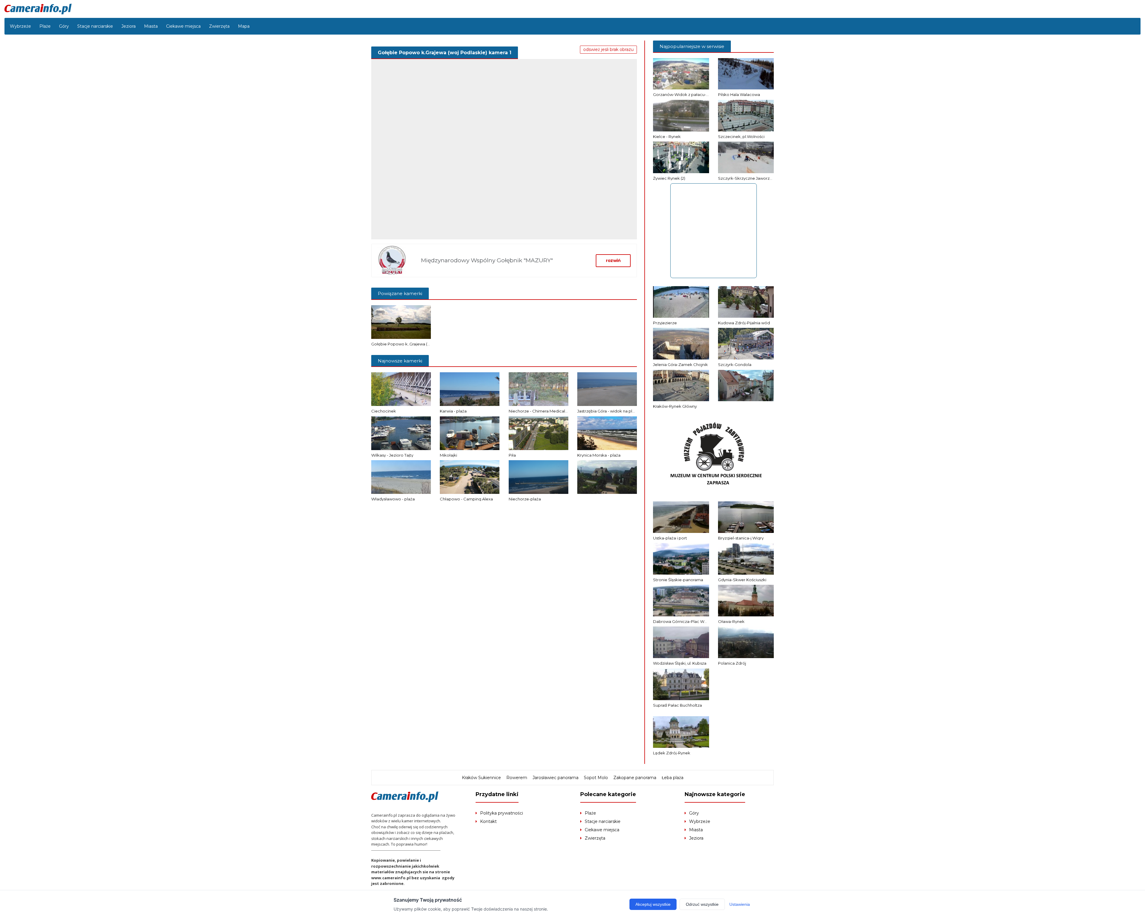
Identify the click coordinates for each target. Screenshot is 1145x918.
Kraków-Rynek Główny (675, 406)
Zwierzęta (219, 26)
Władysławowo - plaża (393, 499)
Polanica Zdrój (732, 663)
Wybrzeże (20, 26)
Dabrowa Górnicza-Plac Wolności (685, 621)
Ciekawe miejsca (183, 26)
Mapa (244, 26)
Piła (512, 455)
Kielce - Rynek (667, 136)
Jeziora (128, 26)
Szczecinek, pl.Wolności (741, 136)
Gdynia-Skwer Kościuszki (742, 579)
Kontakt (488, 821)
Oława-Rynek (731, 621)
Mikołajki (448, 455)
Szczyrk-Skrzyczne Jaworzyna (747, 178)
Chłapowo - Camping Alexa (466, 499)
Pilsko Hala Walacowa (739, 94)
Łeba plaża (672, 777)
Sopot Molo (596, 777)
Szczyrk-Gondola (734, 364)
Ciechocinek (383, 411)
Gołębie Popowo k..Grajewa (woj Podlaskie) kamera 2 (422, 344)
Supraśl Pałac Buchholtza (677, 705)
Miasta (151, 26)
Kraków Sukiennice (481, 777)
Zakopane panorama (634, 777)
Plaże (45, 26)
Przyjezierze (665, 322)
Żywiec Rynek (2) (669, 178)
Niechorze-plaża (525, 499)
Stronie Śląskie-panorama (678, 579)
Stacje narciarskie (95, 26)
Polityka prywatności (501, 813)
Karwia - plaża (453, 411)
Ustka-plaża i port (670, 538)
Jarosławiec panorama (555, 777)
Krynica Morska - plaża (599, 455)
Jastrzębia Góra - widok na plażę (608, 411)
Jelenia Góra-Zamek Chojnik (680, 364)
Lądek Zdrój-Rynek (671, 752)
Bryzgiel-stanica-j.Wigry (741, 538)
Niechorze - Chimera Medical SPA (541, 411)
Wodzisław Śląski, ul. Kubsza (679, 663)
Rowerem (516, 777)
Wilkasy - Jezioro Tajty (392, 455)
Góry (64, 26)
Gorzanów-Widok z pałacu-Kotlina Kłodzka (694, 94)
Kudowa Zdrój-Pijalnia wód (744, 322)
